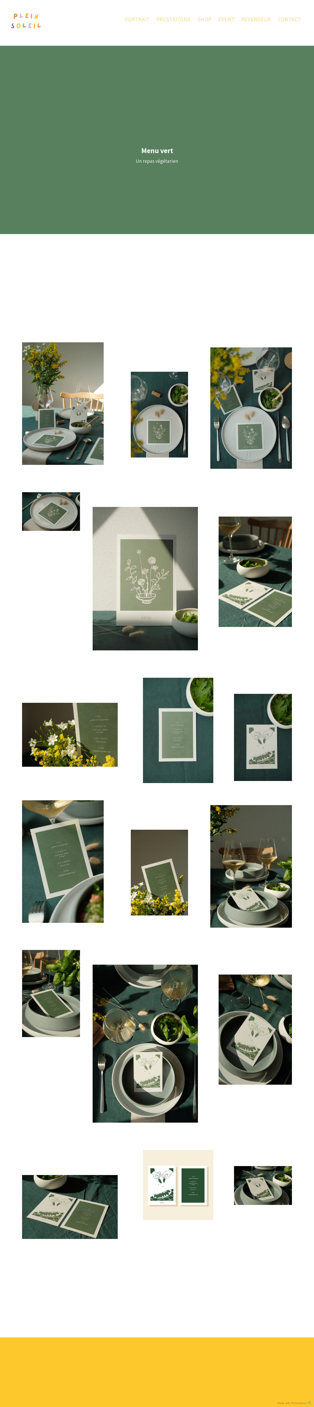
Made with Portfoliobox (292, 1403)
